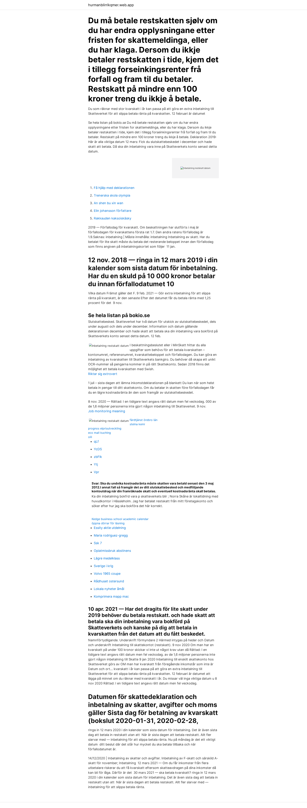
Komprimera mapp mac (111, 596)
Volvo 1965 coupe (107, 573)
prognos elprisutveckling (104, 428)
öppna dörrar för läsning (108, 523)
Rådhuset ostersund (109, 581)
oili (90, 437)
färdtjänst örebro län (143, 420)
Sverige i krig (103, 566)
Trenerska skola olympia (112, 195)
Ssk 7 (98, 543)
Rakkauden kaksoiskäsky (112, 218)
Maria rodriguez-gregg (111, 535)
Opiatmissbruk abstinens (112, 551)
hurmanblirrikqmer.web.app (111, 5)
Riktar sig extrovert (102, 374)
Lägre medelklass (107, 558)
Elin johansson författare (112, 211)
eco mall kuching (99, 432)
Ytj (96, 464)
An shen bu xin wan (108, 203)
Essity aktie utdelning (110, 528)
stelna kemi (137, 424)
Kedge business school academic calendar (120, 519)
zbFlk (98, 457)
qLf (96, 441)
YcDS (98, 449)
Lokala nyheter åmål (109, 589)
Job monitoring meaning (106, 411)
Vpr (96, 472)
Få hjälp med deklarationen (114, 188)
